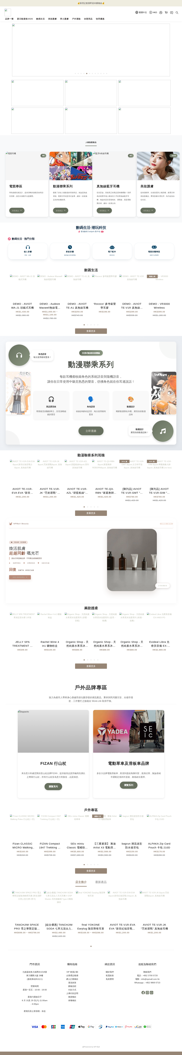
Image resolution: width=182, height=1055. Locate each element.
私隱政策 (110, 975)
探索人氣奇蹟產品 (19, 577)
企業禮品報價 (72, 975)
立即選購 (91, 431)
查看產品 (15, 210)
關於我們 (110, 972)
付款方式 (72, 990)
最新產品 (101, 882)
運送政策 (72, 982)
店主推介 (81, 882)
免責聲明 (110, 979)
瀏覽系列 (53, 786)
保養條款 (72, 1000)
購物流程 (72, 986)
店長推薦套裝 (162, 585)
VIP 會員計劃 (72, 972)
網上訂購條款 (72, 979)
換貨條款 (72, 997)
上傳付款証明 (72, 993)
